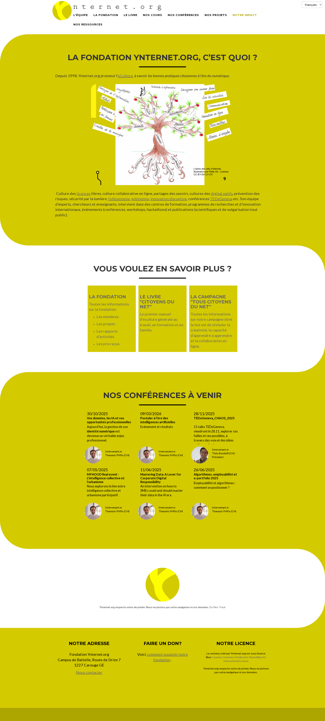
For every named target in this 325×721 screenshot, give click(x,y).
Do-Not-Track (217, 607)
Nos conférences (183, 15)
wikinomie (140, 198)
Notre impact (245, 15)
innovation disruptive (168, 198)
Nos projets (216, 15)
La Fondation (105, 15)
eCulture (125, 75)
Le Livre (130, 15)
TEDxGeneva (221, 198)
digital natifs (222, 193)
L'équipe (80, 15)
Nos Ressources (88, 24)
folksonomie (119, 198)
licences (83, 193)
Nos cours (152, 15)
